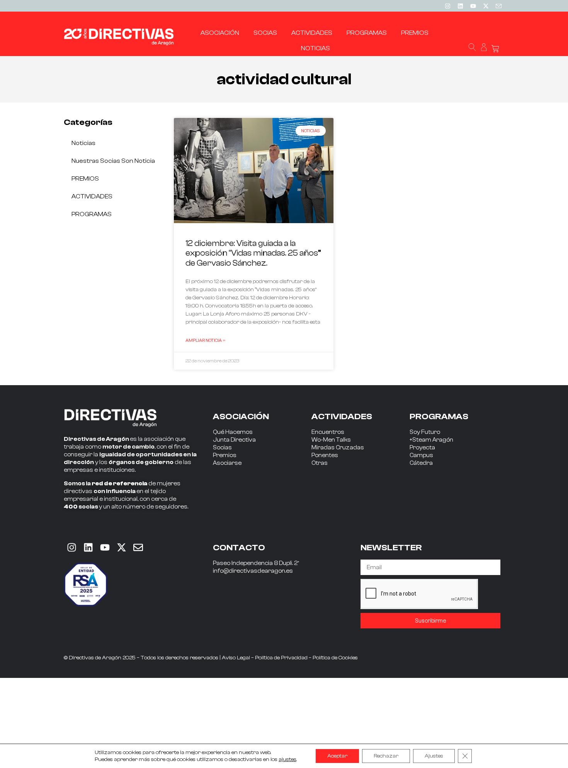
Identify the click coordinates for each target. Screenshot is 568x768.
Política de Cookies (335, 658)
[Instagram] (447, 6)
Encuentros (327, 432)
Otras (319, 463)
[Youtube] (473, 6)
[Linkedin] (460, 6)
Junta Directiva (234, 440)
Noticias (83, 143)
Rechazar (386, 756)
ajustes (287, 759)
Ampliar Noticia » (205, 340)
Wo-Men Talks (331, 440)
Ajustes (434, 756)
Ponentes (324, 455)
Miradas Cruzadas (337, 447)
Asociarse (227, 463)
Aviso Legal (236, 658)
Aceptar (337, 756)
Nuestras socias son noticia (113, 160)
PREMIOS (85, 178)
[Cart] (495, 49)
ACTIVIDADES (91, 196)
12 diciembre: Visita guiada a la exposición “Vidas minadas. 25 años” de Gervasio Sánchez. (253, 253)
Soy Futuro (425, 432)
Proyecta (422, 447)
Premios (224, 455)
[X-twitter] (485, 6)
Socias (222, 447)
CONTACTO (239, 548)
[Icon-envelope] (498, 6)
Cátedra (421, 463)
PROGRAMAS (91, 214)
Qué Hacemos (233, 432)
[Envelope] (138, 547)
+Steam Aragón (431, 440)
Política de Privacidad (281, 658)
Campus (421, 455)
